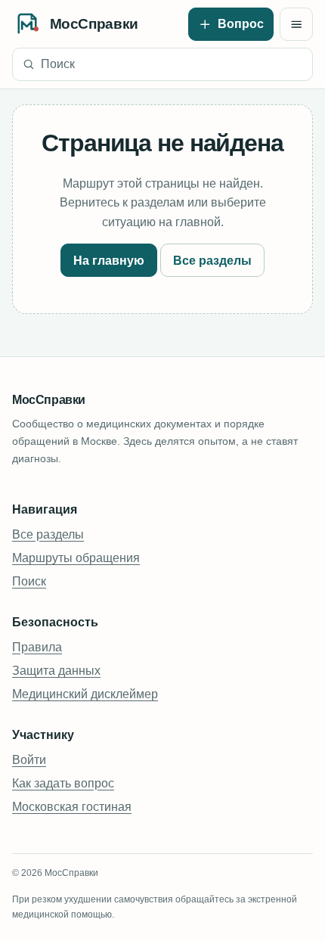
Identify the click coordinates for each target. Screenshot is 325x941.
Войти (29, 759)
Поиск (29, 581)
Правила (37, 647)
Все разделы (212, 260)
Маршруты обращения (76, 557)
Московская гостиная (72, 806)
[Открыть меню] (296, 24)
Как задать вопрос (63, 783)
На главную (108, 260)
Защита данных (56, 670)
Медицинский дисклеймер (85, 694)
